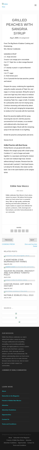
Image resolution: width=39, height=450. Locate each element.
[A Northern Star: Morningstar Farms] (19, 256)
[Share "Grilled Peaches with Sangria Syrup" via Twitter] (16, 231)
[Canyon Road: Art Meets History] (19, 280)
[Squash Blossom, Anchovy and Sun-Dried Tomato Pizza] (19, 267)
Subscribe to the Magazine (10, 396)
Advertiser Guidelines (9, 410)
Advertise (5, 405)
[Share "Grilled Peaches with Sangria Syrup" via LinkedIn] (23, 231)
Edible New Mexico (19, 186)
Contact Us (5, 419)
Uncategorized (24, 38)
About (4, 391)
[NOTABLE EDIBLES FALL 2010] (19, 291)
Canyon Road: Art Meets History (18, 285)
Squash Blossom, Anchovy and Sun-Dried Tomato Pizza (19, 273)
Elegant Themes (13, 434)
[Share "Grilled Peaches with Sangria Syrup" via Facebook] (12, 231)
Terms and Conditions (9, 424)
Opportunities (6, 414)
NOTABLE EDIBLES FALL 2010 (19, 295)
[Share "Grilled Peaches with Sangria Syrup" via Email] (27, 231)
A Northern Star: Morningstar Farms (15, 261)
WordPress (28, 434)
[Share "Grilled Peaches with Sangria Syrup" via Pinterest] (19, 231)
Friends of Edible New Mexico (11, 400)
